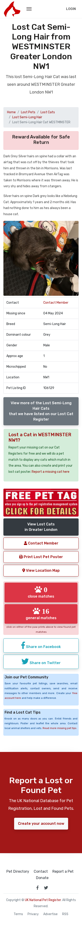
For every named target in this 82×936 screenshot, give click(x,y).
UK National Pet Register (43, 900)
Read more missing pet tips (59, 728)
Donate (42, 878)
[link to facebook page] (37, 888)
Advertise (50, 914)
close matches (41, 592)
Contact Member (55, 303)
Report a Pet (63, 871)
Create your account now (41, 823)
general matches (41, 613)
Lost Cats (48, 112)
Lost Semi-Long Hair (27, 117)
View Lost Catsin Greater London (41, 527)
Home (11, 112)
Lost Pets (28, 112)
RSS (65, 914)
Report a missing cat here (50, 472)
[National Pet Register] (11, 9)
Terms (18, 914)
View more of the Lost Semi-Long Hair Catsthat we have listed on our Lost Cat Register (41, 411)
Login (71, 9)
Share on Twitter (45, 663)
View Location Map (42, 570)
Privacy (33, 914)
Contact (41, 871)
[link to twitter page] (46, 888)
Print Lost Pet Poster (43, 557)
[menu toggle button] (29, 9)
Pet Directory (17, 871)
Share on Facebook (43, 647)
